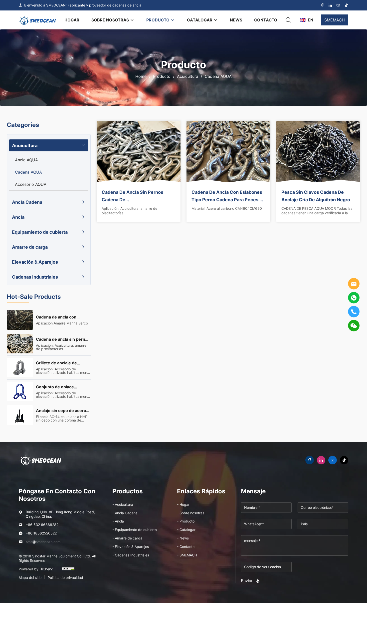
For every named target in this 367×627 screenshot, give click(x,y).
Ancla (18, 217)
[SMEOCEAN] (40, 460)
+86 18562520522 (41, 533)
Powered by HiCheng (36, 569)
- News (183, 538)
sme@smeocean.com (43, 541)
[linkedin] (330, 5)
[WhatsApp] (354, 298)
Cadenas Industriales (35, 277)
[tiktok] (346, 5)
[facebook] (322, 5)
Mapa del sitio (30, 577)
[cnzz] (68, 571)
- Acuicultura (122, 504)
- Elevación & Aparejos (130, 546)
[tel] (354, 311)
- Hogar (183, 504)
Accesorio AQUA (30, 184)
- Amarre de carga (127, 538)
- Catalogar (186, 529)
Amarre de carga (30, 247)
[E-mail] (354, 284)
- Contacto (185, 546)
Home (141, 76)
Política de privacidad (65, 577)
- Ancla (118, 521)
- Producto (185, 521)
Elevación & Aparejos (35, 262)
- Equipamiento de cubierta (134, 529)
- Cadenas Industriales (130, 555)
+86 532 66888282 (42, 524)
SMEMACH (334, 20)
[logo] (37, 19)
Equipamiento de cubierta (40, 232)
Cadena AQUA (218, 76)
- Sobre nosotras (190, 513)
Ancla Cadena (27, 202)
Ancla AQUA (26, 160)
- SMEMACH (187, 555)
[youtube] (338, 5)
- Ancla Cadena (125, 513)
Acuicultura (187, 76)
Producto (162, 76)
